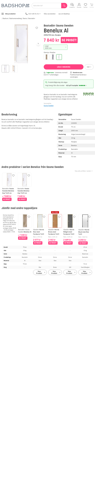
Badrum (5, 18)
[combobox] (55, 47)
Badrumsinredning (15, 18)
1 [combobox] (88, 67)
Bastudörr (31, 18)
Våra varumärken (49, 14)
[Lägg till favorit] (36, 27)
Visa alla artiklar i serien (83, 171)
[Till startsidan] (15, 5)
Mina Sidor (79, 7)
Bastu (25, 18)
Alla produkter (10, 14)
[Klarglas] (59, 57)
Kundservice (72, 7)
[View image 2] (14, 68)
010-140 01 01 (33, 14)
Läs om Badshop (64, 14)
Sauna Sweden (49, 106)
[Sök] (64, 5)
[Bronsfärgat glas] (46, 57)
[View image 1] (5, 68)
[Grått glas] (53, 57)
